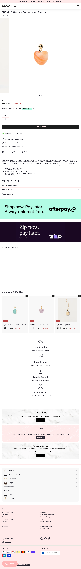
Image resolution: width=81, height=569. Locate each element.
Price (4, 100)
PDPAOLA (18, 292)
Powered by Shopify (22, 565)
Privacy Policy (45, 517)
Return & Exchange (10, 185)
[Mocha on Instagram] (41, 538)
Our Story (5, 515)
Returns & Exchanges (47, 515)
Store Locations (7, 512)
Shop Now (40, 437)
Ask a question (8, 194)
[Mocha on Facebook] (45, 538)
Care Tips (43, 524)
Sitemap (5, 526)
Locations (40, 420)
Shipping (43, 512)
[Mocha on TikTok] (49, 538)
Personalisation (7, 519)
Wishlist (4, 524)
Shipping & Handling (10, 181)
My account (44, 529)
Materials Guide (46, 526)
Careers (4, 522)
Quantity (5, 115)
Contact (5, 517)
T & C (42, 519)
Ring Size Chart (8, 190)
